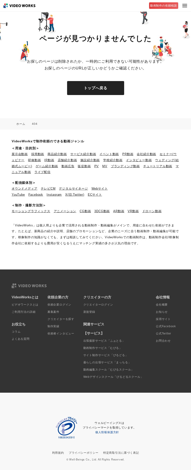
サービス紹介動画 (83, 154)
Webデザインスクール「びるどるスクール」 (113, 376)
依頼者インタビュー (61, 333)
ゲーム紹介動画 (47, 166)
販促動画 (84, 166)
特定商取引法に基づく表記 (121, 452)
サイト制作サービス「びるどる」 (105, 355)
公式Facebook (166, 326)
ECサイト (95, 194)
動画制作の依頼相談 (163, 5)
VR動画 (133, 211)
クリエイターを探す (61, 319)
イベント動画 (109, 154)
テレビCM (48, 188)
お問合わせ (163, 340)
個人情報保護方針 (107, 432)
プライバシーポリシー (84, 452)
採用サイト (163, 319)
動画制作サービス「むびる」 (102, 348)
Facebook (35, 194)
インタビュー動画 (139, 160)
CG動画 (85, 211)
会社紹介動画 (146, 154)
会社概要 (162, 304)
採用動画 (37, 154)
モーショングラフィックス (31, 211)
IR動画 (49, 160)
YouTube (18, 194)
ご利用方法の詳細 (23, 311)
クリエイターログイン (98, 304)
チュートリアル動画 (157, 166)
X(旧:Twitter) (74, 194)
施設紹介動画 (90, 160)
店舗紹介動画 (67, 160)
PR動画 (127, 154)
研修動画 (34, 160)
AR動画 (118, 211)
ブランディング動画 (125, 166)
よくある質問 (21, 339)
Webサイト (100, 188)
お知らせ (162, 311)
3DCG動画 (102, 211)
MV (104, 166)
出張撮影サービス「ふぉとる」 (104, 340)
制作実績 (53, 326)
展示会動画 (20, 154)
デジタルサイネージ (73, 188)
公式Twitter (163, 333)
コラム (16, 331)
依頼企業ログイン (59, 304)
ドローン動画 (152, 211)
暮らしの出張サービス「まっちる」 (107, 362)
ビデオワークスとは (25, 304)
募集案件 (53, 311)
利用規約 (58, 452)
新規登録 (89, 311)
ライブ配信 (42, 172)
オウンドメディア (24, 188)
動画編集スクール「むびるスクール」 (108, 369)
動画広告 (67, 166)
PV (96, 166)
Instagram (54, 194)
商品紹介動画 (57, 154)
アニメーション (65, 211)
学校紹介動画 (113, 160)
